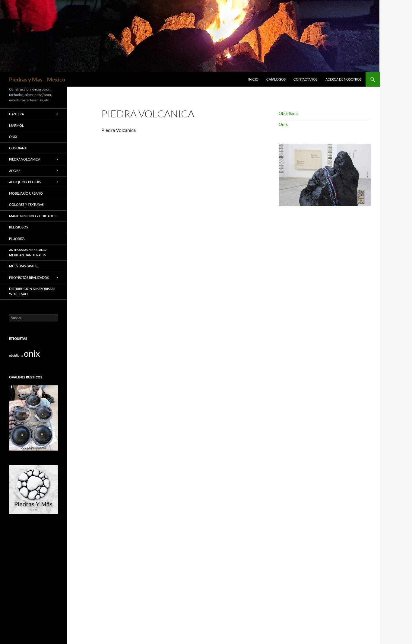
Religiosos (18, 227)
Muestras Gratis (23, 266)
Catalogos (276, 79)
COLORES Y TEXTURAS (26, 204)
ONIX (13, 137)
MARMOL (16, 125)
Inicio (253, 79)
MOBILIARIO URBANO (26, 193)
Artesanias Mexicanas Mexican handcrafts (28, 252)
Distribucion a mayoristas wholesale (32, 291)
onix (32, 353)
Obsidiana (288, 113)
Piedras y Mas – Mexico (37, 79)
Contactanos (305, 79)
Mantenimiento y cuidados (32, 216)
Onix (283, 124)
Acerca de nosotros (343, 79)
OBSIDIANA (18, 148)
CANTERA (16, 114)
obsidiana (16, 355)
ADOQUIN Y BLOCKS (25, 182)
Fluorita (16, 239)
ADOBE (14, 171)
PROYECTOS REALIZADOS (29, 277)
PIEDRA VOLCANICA (24, 159)
